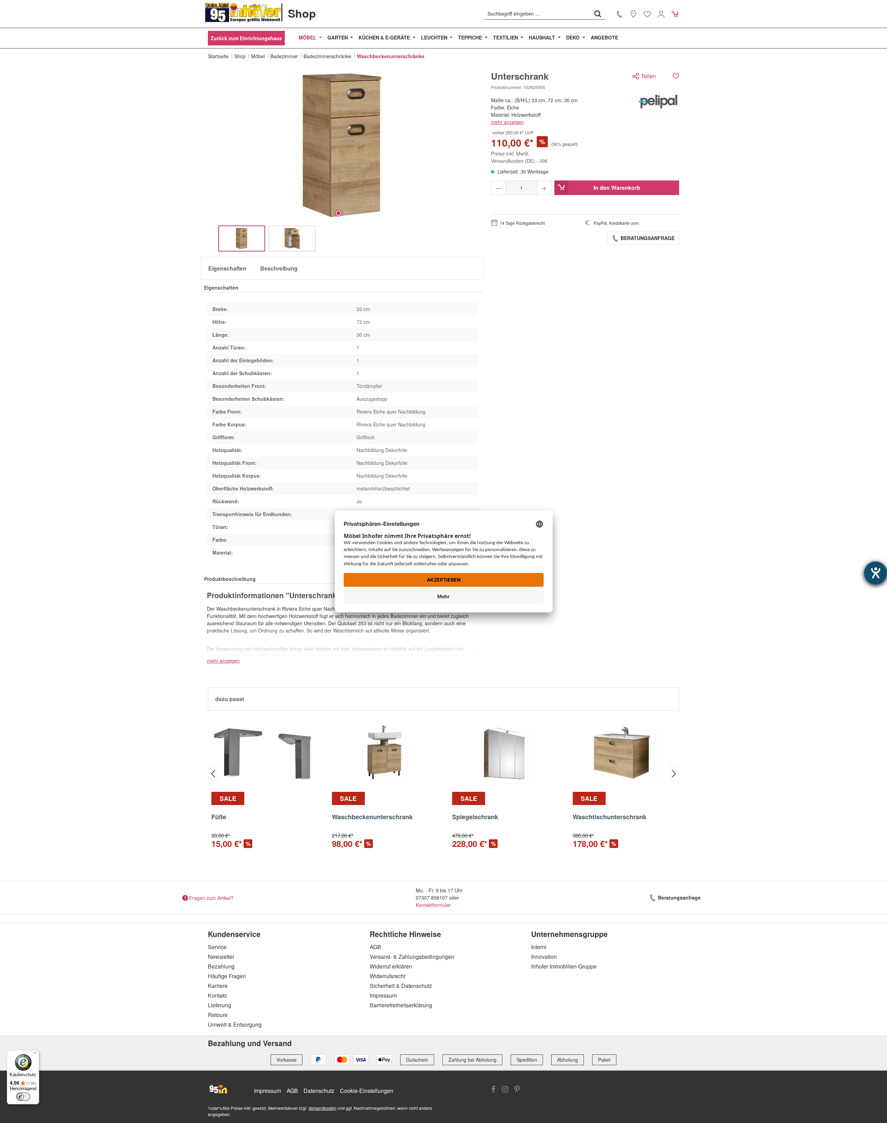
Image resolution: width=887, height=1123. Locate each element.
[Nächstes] (674, 773)
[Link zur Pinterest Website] (517, 1090)
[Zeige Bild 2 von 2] (346, 213)
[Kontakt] (619, 14)
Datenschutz (319, 1091)
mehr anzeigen (507, 121)
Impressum (383, 995)
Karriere (218, 986)
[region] (342, 161)
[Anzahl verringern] (498, 187)
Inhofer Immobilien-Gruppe (564, 966)
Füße (218, 817)
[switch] (23, 1097)
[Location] (633, 14)
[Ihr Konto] (661, 14)
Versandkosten (322, 1108)
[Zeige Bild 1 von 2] (338, 213)
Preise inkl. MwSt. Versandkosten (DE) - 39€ (519, 157)
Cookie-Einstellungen (366, 1091)
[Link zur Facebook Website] (493, 1090)
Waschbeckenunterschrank (372, 817)
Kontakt (217, 995)
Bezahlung (221, 966)
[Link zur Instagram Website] (505, 1090)
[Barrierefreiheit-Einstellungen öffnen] (875, 573)
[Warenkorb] (675, 14)
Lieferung (219, 1005)
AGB (375, 947)
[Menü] (35, 1054)
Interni (538, 947)
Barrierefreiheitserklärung (401, 1005)
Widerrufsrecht (387, 976)
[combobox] (537, 13)
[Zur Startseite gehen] (243, 12)
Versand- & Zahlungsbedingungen (412, 957)
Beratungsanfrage (647, 238)
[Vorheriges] (213, 773)
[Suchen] (598, 13)
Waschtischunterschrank (610, 817)
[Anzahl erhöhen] (544, 187)
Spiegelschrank (475, 817)
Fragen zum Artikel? (211, 897)
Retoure (218, 1015)
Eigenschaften (227, 268)
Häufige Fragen (227, 976)
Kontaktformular (433, 904)
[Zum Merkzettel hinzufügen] (676, 76)
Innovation (544, 957)
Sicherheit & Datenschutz (401, 986)
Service (217, 947)
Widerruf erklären (391, 966)
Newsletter (221, 957)
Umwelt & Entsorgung (235, 1024)
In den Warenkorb (617, 188)
